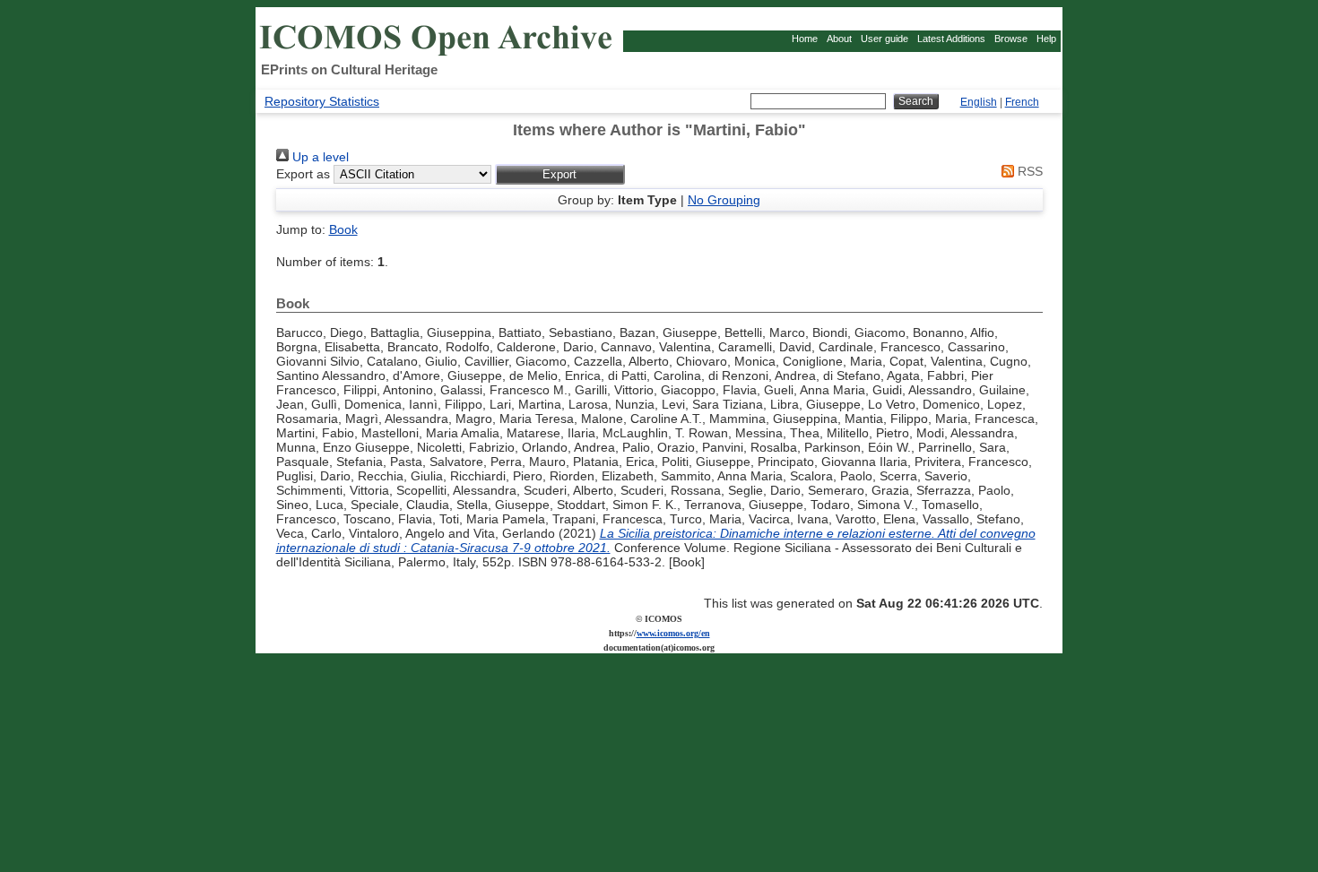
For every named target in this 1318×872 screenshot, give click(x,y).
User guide (884, 38)
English (978, 102)
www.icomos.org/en (673, 633)
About (839, 38)
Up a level (319, 157)
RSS (1028, 171)
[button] (560, 174)
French (1022, 102)
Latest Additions (951, 38)
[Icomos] (438, 54)
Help (1046, 38)
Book (343, 229)
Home (805, 38)
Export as (303, 174)
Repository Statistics (321, 101)
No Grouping (724, 200)
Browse (1011, 38)
